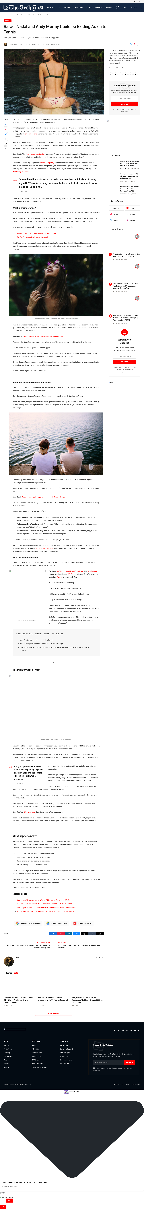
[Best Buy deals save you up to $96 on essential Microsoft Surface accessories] (113, 164)
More (133, 7)
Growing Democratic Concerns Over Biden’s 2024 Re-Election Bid (126, 255)
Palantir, (60, 577)
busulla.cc (28, 1084)
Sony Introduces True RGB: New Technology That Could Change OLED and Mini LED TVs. (87, 1000)
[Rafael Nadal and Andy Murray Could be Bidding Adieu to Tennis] (54, 82)
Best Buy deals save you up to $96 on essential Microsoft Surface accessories (129, 163)
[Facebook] (6, 125)
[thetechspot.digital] (23, 7)
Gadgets (98, 7)
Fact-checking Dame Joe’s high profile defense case (42, 336)
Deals (125, 7)
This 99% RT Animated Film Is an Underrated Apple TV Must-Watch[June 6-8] (53, 1000)
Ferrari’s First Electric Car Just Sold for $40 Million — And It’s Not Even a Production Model (18, 1000)
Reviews (109, 7)
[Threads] (6, 139)
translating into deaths (21, 172)
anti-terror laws (31, 134)
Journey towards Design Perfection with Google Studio (43, 497)
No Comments (46, 44)
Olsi (11, 44)
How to (117, 8)
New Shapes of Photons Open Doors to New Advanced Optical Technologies (46, 908)
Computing (78, 7)
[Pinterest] (6, 129)
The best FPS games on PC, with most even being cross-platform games (129, 176)
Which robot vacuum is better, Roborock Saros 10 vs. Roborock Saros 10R (129, 189)
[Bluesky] (6, 134)
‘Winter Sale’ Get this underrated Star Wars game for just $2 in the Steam (45, 911)
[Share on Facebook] (127, 44)
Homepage (51, 7)
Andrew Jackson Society (35, 154)
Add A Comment (53, 1013)
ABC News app (30, 812)
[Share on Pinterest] (134, 44)
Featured (7, 20)
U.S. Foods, (71, 574)
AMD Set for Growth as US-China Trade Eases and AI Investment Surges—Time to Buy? (125, 286)
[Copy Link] (6, 148)
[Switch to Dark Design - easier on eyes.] (142, 8)
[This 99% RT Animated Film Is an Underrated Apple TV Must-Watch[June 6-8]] (53, 986)
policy (134, 109)
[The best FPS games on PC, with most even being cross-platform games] (113, 177)
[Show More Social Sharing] (138, 44)
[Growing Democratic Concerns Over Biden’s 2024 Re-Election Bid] (124, 242)
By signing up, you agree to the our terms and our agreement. (125, 370)
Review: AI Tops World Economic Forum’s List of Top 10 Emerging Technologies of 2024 (125, 318)
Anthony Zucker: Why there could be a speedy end (36, 233)
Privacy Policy (129, 369)
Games (89, 7)
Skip (3, 1207)
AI (60, 7)
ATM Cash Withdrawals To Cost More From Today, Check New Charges (44, 904)
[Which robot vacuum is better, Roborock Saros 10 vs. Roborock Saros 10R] (113, 190)
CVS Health (61, 571)
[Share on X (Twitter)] (131, 44)
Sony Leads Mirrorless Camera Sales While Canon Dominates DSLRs (43, 900)
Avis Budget (92, 571)
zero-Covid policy (47, 163)
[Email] (6, 144)
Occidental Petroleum (74, 571)
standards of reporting (45, 548)
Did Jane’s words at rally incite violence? (32, 237)
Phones (67, 7)
